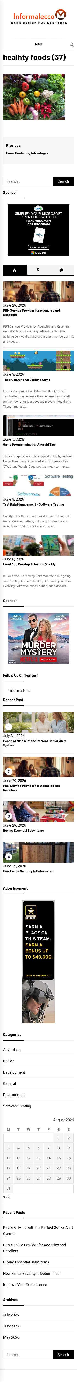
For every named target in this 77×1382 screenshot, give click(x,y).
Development (14, 1072)
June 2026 (11, 1326)
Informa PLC (19, 690)
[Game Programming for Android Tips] (38, 425)
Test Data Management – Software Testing (33, 504)
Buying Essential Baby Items (23, 830)
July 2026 (11, 1315)
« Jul (6, 1196)
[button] (38, 44)
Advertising (12, 1050)
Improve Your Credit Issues (25, 1285)
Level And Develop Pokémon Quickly (29, 564)
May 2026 (11, 1337)
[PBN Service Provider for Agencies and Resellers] (38, 291)
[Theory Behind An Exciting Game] (38, 361)
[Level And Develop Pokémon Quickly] (38, 545)
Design (8, 1061)
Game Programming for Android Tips (29, 444)
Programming (14, 1095)
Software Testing (17, 1106)
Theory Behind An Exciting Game (26, 379)
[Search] (72, 44)
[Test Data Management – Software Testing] (38, 485)
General (9, 1083)
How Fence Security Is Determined (28, 871)
